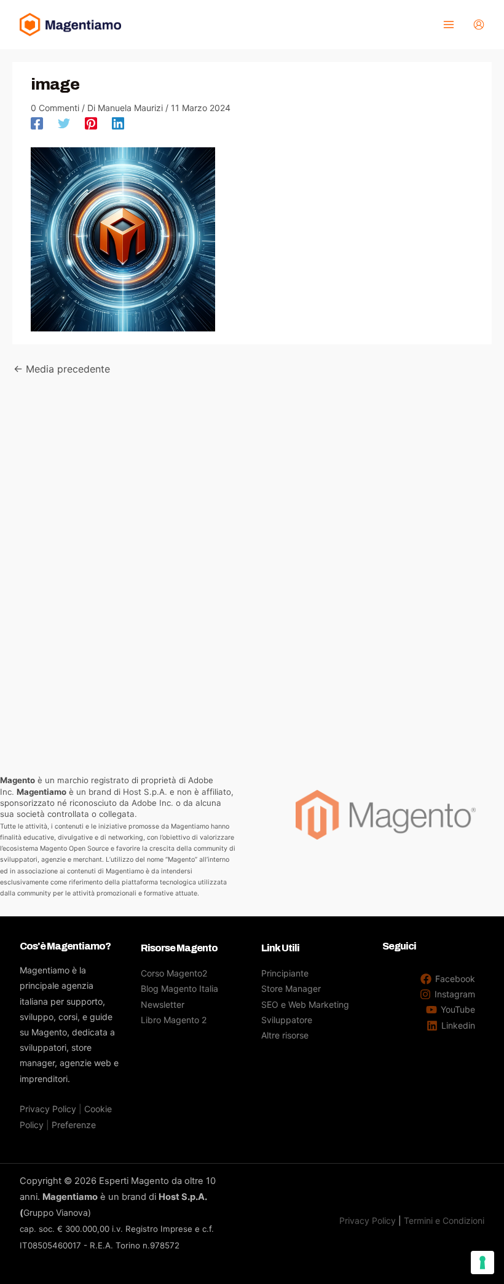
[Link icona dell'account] (478, 24)
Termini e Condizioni (444, 1220)
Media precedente (62, 369)
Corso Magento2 (174, 973)
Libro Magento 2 (174, 1020)
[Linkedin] (118, 123)
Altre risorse (285, 1035)
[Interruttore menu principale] (448, 24)
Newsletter (162, 1004)
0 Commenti (55, 107)
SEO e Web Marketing (305, 1004)
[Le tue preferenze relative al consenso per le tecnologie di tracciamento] (482, 1262)
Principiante (285, 973)
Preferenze (74, 1125)
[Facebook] (37, 123)
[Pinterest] (91, 123)
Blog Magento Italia (179, 988)
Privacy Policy (48, 1109)
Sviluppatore (286, 1020)
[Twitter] (64, 123)
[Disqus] (252, 530)
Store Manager (291, 988)
